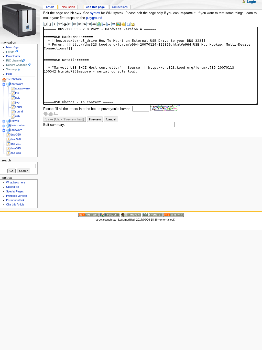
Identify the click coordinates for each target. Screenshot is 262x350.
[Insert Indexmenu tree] (133, 24)
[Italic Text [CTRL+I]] (50, 24)
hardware (17, 83)
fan (17, 93)
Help (9, 73)
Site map (11, 69)
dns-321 (15, 143)
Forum (10, 51)
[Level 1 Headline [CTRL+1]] (70, 24)
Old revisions (120, 6)
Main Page (12, 47)
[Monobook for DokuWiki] (131, 214)
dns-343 (15, 153)
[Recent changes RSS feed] (88, 214)
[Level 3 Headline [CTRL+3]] (79, 24)
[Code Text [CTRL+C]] (60, 24)
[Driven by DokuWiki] (110, 214)
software (17, 129)
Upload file (12, 186)
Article (50, 6)
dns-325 (15, 148)
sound (19, 111)
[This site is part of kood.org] (173, 214)
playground (94, 18)
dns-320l (15, 139)
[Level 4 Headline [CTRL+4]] (84, 24)
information (18, 125)
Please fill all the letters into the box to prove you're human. (87, 109)
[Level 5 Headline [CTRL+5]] (89, 24)
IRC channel (13, 60)
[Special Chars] (128, 24)
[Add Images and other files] (118, 24)
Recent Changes (16, 64)
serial (18, 106)
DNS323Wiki (14, 79)
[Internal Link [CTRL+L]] (94, 24)
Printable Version (16, 195)
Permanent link (15, 200)
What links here (15, 182)
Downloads (13, 56)
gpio (17, 97)
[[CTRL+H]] (20, 20)
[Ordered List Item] (104, 24)
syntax (95, 13)
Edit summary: (54, 125)
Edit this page (95, 6)
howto (15, 120)
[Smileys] (123, 24)
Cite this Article (15, 204)
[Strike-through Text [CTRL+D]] (65, 24)
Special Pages (15, 191)
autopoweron (23, 88)
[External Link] (99, 24)
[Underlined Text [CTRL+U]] (55, 24)
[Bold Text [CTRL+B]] (45, 24)
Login (251, 2)
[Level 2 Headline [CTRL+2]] (74, 24)
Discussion (68, 6)
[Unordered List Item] (108, 24)
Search (6, 160)
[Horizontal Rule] (113, 24)
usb (17, 116)
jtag (17, 102)
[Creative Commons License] (152, 214)
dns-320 (15, 134)
